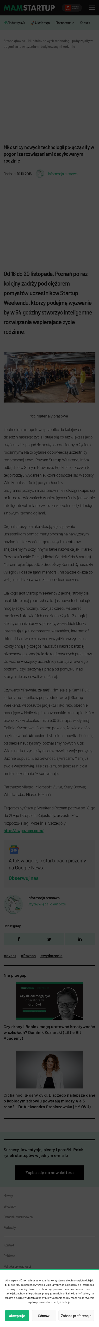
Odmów (44, 1315)
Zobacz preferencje (76, 1315)
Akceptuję (17, 1315)
